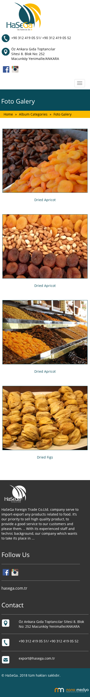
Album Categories (33, 114)
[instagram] (15, 69)
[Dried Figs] (45, 418)
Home (8, 114)
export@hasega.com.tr (37, 658)
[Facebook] (6, 69)
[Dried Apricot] (45, 161)
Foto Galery (63, 114)
